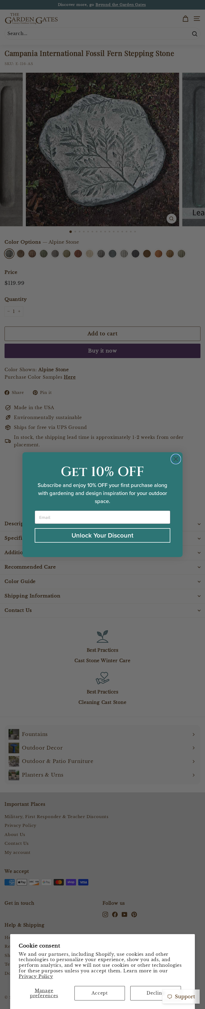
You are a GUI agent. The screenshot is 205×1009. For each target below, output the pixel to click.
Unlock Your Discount (102, 535)
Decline (156, 993)
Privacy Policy (36, 976)
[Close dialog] (175, 459)
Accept (100, 993)
